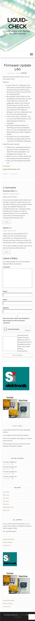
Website (6, 308)
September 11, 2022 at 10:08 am (11, 194)
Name (5, 291)
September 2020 (8, 507)
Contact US (7, 545)
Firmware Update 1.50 (10, 476)
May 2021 (6, 504)
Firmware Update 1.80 (10, 467)
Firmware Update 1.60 (10, 472)
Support (24, 73)
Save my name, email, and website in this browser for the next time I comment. (16, 321)
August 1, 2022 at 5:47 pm (9, 230)
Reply (7, 222)
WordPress (21, 615)
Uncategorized (14, 174)
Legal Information (9, 539)
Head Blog (17, 617)
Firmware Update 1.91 (9, 462)
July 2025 (6, 492)
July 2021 (6, 501)
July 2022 (6, 498)
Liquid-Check (17, 23)
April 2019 (6, 510)
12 (11, 469)
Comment (7, 267)
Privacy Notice (7, 542)
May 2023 (6, 495)
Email (5, 299)
